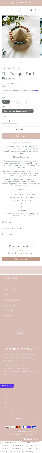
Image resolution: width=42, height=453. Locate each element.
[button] (4, 10)
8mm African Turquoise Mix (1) (17, 111)
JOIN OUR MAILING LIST (15, 365)
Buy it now (21, 136)
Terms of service (30, 434)
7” (14, 102)
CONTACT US (10, 289)
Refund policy (17, 434)
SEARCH (7, 284)
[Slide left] (16, 62)
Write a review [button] (21, 259)
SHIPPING (8, 310)
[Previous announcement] (4, 3)
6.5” (6, 102)
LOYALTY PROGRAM (13, 300)
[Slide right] (26, 62)
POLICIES (8, 316)
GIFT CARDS (9, 305)
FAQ (6, 295)
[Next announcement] (38, 3)
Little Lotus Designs (20, 431)
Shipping (4, 87)
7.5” (22, 102)
